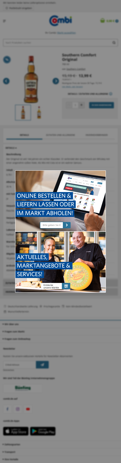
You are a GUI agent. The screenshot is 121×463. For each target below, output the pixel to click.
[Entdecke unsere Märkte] (66, 286)
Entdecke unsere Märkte (51, 286)
